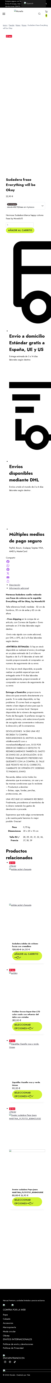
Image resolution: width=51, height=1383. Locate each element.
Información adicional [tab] (19, 588)
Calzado (6, 1318)
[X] (25, 573)
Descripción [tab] (14, 584)
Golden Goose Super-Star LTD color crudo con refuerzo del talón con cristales (26, 1014)
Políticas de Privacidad (13, 1348)
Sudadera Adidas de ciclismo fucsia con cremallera (25, 945)
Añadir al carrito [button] (26, 954)
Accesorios (8, 1323)
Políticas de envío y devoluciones (18, 1344)
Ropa (5, 1314)
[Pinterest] (25, 569)
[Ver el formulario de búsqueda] (39, 13)
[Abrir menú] (4, 14)
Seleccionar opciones (22, 1026)
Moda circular (9, 1331)
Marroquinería (9, 1327)
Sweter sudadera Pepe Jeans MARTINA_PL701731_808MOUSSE (27, 1191)
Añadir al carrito (20, 230)
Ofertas (6, 1335)
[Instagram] (5, 1362)
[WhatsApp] (25, 565)
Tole (28, 1375)
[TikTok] (15, 1362)
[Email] (25, 577)
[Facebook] (25, 562)
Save (10, 36)
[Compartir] (25, 581)
